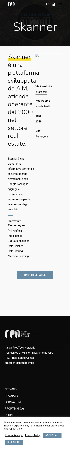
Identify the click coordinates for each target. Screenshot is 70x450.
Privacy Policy (32, 435)
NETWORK (11, 389)
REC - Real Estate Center (19, 357)
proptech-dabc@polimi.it (19, 362)
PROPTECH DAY (14, 408)
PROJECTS (11, 395)
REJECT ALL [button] (14, 442)
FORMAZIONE (13, 402)
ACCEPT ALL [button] (52, 435)
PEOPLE (10, 415)
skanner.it (41, 91)
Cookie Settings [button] (14, 435)
